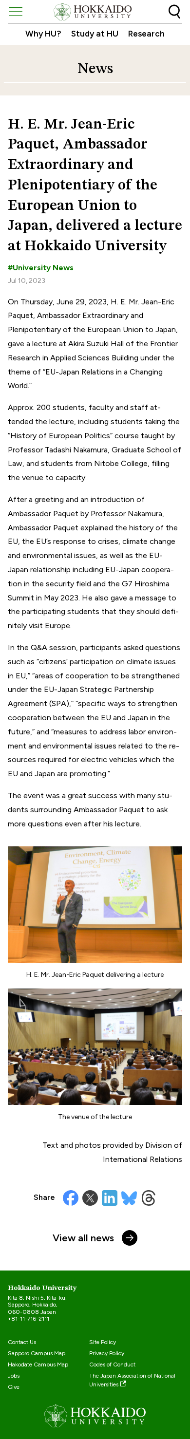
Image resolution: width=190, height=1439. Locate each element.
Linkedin (109, 1198)
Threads (148, 1198)
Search (174, 11)
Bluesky (129, 1198)
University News (43, 267)
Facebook (70, 1198)
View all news (83, 1238)
